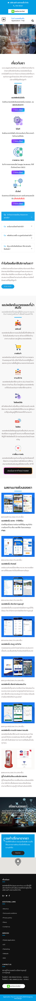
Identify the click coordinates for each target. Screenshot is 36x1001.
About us (6, 908)
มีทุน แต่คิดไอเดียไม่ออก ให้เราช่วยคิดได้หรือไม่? (17, 248)
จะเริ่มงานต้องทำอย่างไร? (15, 226)
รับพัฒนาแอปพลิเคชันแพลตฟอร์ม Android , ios (18, 102)
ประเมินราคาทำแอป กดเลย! (18, 471)
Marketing (6, 949)
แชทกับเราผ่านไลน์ (19, 11)
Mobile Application (9, 940)
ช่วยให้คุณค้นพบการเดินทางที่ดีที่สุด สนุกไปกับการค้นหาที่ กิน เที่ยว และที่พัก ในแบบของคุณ (16, 526)
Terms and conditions (10, 913)
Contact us (6, 926)
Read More (8, 286)
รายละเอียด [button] (18, 110)
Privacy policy (7, 917)
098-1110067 (19, 5)
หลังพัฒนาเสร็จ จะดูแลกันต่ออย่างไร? (19, 235)
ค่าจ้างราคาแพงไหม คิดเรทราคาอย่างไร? (16, 216)
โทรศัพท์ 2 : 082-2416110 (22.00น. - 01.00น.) (15, 979)
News (5, 922)
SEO (4, 958)
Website (5, 953)
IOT (4, 944)
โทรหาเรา (18, 853)
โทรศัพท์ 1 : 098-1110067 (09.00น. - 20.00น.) (15, 977)
